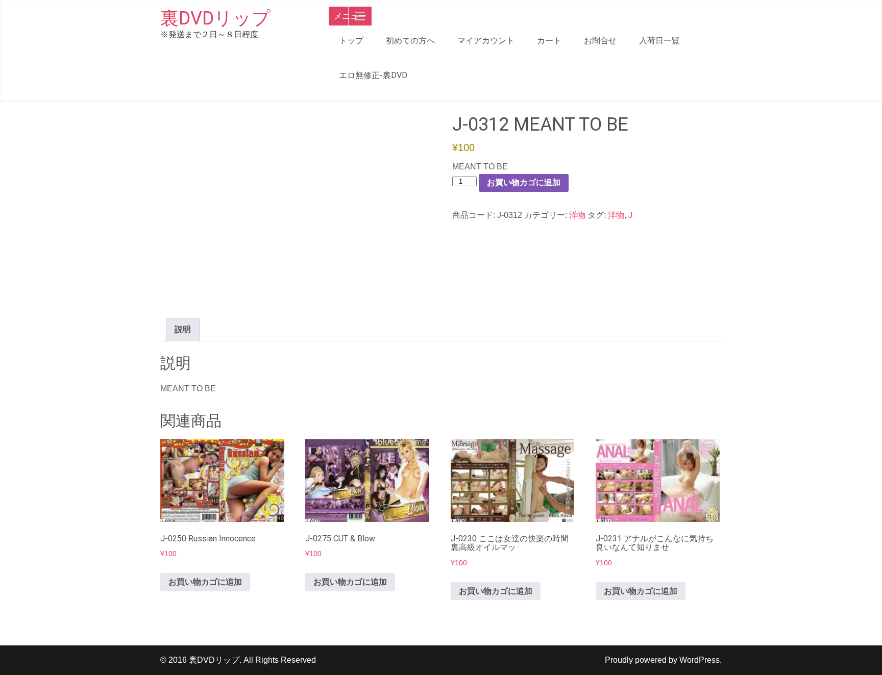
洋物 (577, 215)
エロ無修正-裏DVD (373, 75)
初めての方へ (410, 40)
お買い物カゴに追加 (523, 182)
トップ (351, 40)
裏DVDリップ (215, 18)
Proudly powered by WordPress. (663, 660)
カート (549, 40)
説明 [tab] (183, 329)
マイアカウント (485, 40)
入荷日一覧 (659, 40)
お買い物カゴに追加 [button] (205, 582)
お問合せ (600, 40)
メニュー (350, 16)
